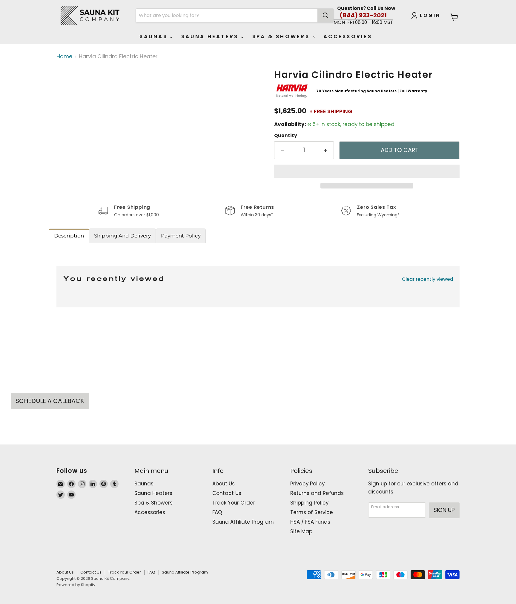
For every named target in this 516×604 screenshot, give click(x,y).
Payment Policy (181, 236)
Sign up (444, 510)
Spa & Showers (282, 36)
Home (64, 56)
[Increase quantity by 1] (325, 150)
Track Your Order (233, 502)
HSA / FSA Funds (310, 521)
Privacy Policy (307, 483)
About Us (223, 483)
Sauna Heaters (211, 36)
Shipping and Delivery (122, 236)
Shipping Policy (309, 502)
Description (69, 236)
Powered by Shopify (75, 585)
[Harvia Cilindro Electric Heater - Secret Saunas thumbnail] (64, 87)
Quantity (285, 135)
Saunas (154, 36)
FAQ (217, 512)
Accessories (347, 36)
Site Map (301, 531)
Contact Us (226, 493)
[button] (367, 171)
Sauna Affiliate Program (243, 521)
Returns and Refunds (317, 493)
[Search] (325, 15)
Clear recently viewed (427, 279)
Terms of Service (311, 512)
